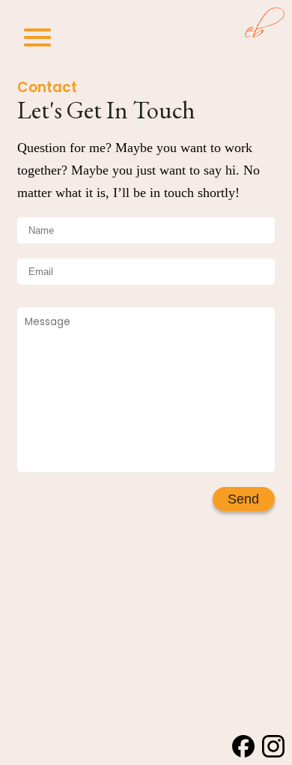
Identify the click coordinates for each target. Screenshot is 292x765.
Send (243, 499)
